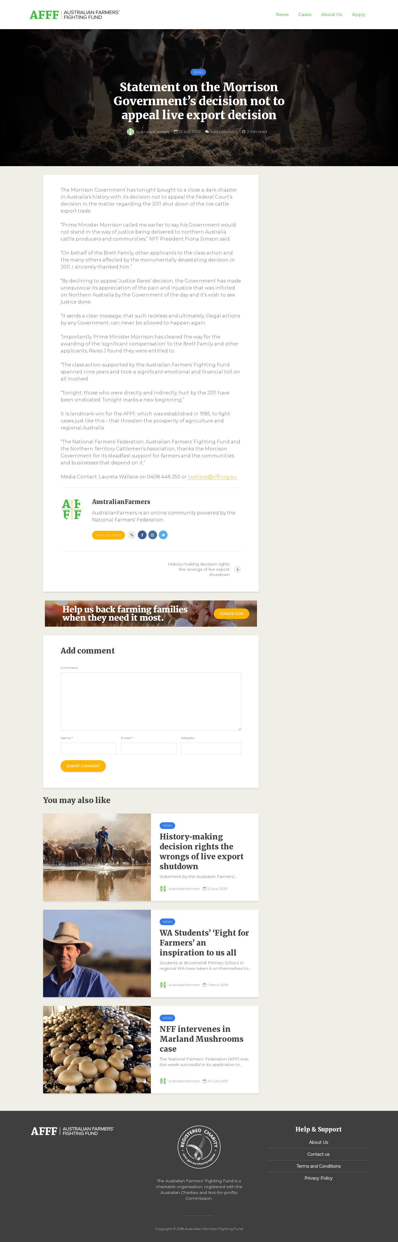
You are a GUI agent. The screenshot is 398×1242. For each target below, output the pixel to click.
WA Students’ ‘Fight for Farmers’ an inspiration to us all (204, 943)
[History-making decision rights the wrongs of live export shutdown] (97, 857)
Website (187, 738)
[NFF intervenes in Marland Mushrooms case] (97, 1049)
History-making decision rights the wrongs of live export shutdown (202, 851)
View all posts (108, 535)
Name (67, 738)
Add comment (224, 131)
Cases (304, 14)
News (282, 14)
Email (127, 738)
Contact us (318, 1154)
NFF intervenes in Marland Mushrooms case (202, 1039)
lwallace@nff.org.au (212, 476)
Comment (69, 668)
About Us (331, 14)
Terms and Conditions (319, 1166)
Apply (358, 14)
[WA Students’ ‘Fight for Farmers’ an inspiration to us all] (97, 953)
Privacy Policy (318, 1178)
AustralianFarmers (152, 131)
